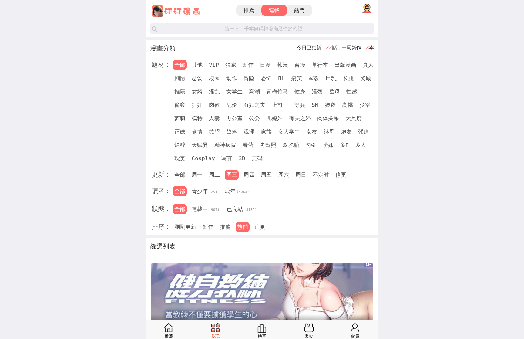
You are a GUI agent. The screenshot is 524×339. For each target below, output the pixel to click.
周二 (214, 174)
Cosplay (203, 158)
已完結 (242, 209)
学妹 (328, 145)
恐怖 (266, 78)
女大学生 (289, 131)
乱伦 (231, 105)
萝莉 (179, 118)
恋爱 (197, 78)
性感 (351, 91)
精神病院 (225, 145)
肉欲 (214, 105)
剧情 (179, 78)
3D (242, 158)
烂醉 (179, 145)
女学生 (234, 91)
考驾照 (268, 145)
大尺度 (353, 118)
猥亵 (330, 105)
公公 (254, 118)
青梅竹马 (277, 91)
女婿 (197, 91)
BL (281, 78)
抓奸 (197, 105)
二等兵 (297, 105)
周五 (266, 174)
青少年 (204, 191)
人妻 (214, 118)
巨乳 (331, 78)
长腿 (348, 78)
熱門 (299, 10)
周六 (283, 174)
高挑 (347, 105)
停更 (340, 174)
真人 (368, 65)
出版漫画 (345, 65)
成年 (237, 191)
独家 (230, 65)
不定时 (321, 174)
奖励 (365, 78)
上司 (277, 105)
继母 (329, 131)
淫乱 (214, 91)
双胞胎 (291, 145)
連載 (274, 10)
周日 (300, 174)
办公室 (234, 118)
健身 (299, 91)
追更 (259, 227)
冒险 (249, 78)
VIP (214, 65)
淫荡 (317, 91)
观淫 (249, 131)
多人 (360, 145)
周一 (197, 174)
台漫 (299, 65)
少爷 (364, 105)
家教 (313, 78)
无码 (257, 158)
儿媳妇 (274, 118)
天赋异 (200, 145)
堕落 (231, 131)
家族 (266, 131)
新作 (248, 65)
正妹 (179, 131)
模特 (197, 118)
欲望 (214, 131)
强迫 (363, 131)
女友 (311, 131)
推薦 (249, 10)
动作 (231, 78)
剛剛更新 (185, 227)
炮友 (346, 131)
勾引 (310, 145)
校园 (214, 78)
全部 (179, 65)
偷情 (197, 131)
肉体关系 (328, 118)
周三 (231, 174)
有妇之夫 (254, 105)
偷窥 (179, 105)
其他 (197, 65)
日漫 (265, 65)
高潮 (254, 91)
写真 (226, 158)
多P (344, 145)
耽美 (179, 158)
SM (315, 105)
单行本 (320, 65)
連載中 (206, 209)
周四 (249, 174)
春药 (248, 145)
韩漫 (282, 65)
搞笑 (296, 78)
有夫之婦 (300, 118)
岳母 (334, 91)
